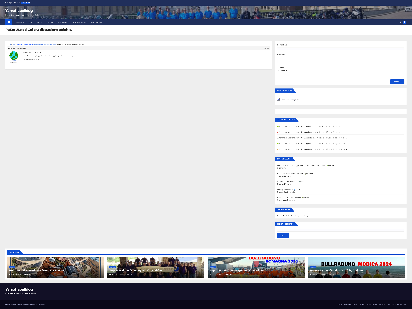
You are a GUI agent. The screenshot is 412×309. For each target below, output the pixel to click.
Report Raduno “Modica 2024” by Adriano (336, 270)
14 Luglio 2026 (117, 274)
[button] (400, 22)
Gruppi (369, 304)
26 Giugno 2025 (218, 274)
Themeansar (41, 304)
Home (9, 44)
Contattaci (96, 22)
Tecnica (19, 22)
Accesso (397, 81)
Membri (375, 304)
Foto (39, 22)
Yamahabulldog (19, 10)
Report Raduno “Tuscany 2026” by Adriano (136, 270)
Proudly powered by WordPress (15, 304)
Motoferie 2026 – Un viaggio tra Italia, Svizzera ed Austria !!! (311, 126)
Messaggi (62, 22)
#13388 (266, 48)
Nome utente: (282, 45)
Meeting (12, 267)
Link (30, 22)
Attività (355, 304)
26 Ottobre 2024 (318, 274)
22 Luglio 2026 (17, 274)
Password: (281, 55)
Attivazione (347, 304)
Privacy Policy (79, 22)
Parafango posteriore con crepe (289, 174)
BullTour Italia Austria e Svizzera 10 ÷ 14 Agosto (38, 270)
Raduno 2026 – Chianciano (288, 198)
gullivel (29, 274)
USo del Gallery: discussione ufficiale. (45, 44)
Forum (50, 22)
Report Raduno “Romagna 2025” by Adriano (237, 270)
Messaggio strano (284, 190)
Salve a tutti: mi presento (286, 182)
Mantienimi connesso (284, 68)
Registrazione (401, 304)
